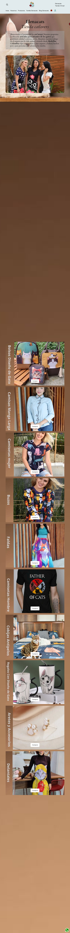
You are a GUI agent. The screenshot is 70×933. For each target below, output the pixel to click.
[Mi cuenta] (55, 10)
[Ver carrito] (51, 10)
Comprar (35, 381)
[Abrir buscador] (7, 4)
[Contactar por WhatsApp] (67, 930)
